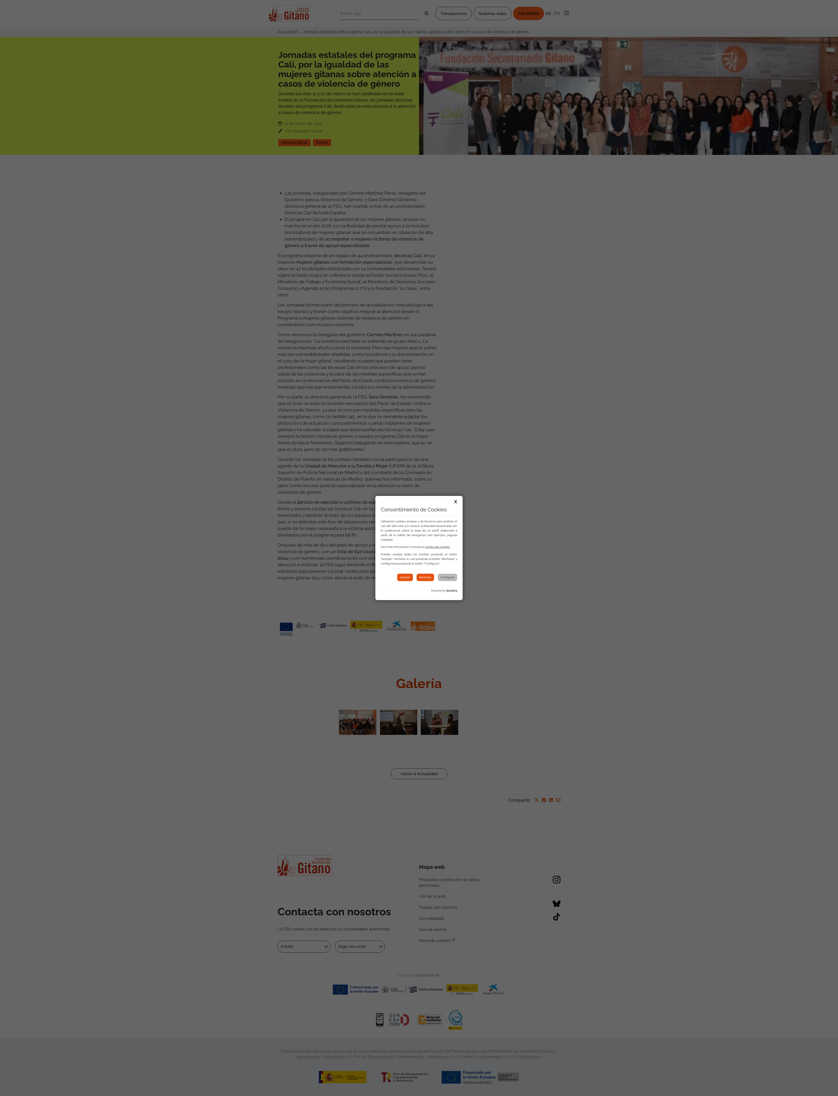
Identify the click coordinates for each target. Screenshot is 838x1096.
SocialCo (451, 590)
